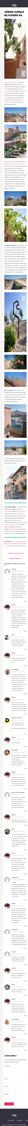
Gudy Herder (15, 1019)
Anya (12, 829)
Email (6, 1086)
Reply (25, 601)
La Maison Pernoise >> (15, 558)
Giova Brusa (14, 669)
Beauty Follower (16, 717)
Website (6, 1094)
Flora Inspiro (7, 545)
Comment (7, 1066)
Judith (13, 605)
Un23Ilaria (23, 541)
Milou (13, 984)
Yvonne (13, 952)
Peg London (15, 541)
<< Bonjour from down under (15, 553)
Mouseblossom (19, 543)
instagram (11, 1120)
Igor (12, 635)
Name (6, 1078)
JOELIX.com (17, 513)
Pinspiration (10, 543)
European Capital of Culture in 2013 (15, 164)
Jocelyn (13, 569)
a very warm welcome (12, 82)
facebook (19, 1120)
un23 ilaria (14, 750)
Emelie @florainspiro (18, 792)
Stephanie (14, 877)
